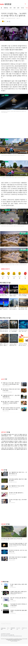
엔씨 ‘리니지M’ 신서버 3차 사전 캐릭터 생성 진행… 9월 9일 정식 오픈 (4, 330)
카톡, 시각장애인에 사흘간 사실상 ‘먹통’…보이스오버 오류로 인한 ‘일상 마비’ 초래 (13, 295)
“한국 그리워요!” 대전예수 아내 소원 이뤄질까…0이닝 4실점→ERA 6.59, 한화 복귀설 (11, 409)
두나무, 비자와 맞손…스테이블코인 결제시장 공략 (13, 330)
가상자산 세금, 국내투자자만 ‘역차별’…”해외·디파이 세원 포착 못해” (13, 344)
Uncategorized (5, 392)
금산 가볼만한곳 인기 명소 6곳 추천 (16, 485)
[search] (25, 4)
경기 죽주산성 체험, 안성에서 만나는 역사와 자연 (11, 538)
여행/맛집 (6, 7)
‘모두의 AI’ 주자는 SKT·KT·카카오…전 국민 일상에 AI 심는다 (23, 344)
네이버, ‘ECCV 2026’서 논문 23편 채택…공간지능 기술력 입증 (13, 308)
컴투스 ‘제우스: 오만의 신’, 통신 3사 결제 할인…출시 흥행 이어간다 (4, 344)
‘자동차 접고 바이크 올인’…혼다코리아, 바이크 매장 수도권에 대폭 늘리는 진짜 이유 (11, 384)
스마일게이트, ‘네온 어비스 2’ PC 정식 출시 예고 (4, 295)
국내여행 (4, 398)
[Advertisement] (14, 126)
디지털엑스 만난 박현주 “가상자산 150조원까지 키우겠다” (4, 308)
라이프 (22, 7)
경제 (18, 7)
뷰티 (11, 7)
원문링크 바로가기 (5, 269)
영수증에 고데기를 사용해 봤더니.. (16, 492)
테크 (10, 553)
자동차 (4, 385)
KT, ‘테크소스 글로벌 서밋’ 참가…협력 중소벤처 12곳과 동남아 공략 (23, 308)
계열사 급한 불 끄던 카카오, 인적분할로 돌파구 (23, 295)
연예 (14, 7)
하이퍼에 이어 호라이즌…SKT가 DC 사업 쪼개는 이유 (23, 330)
